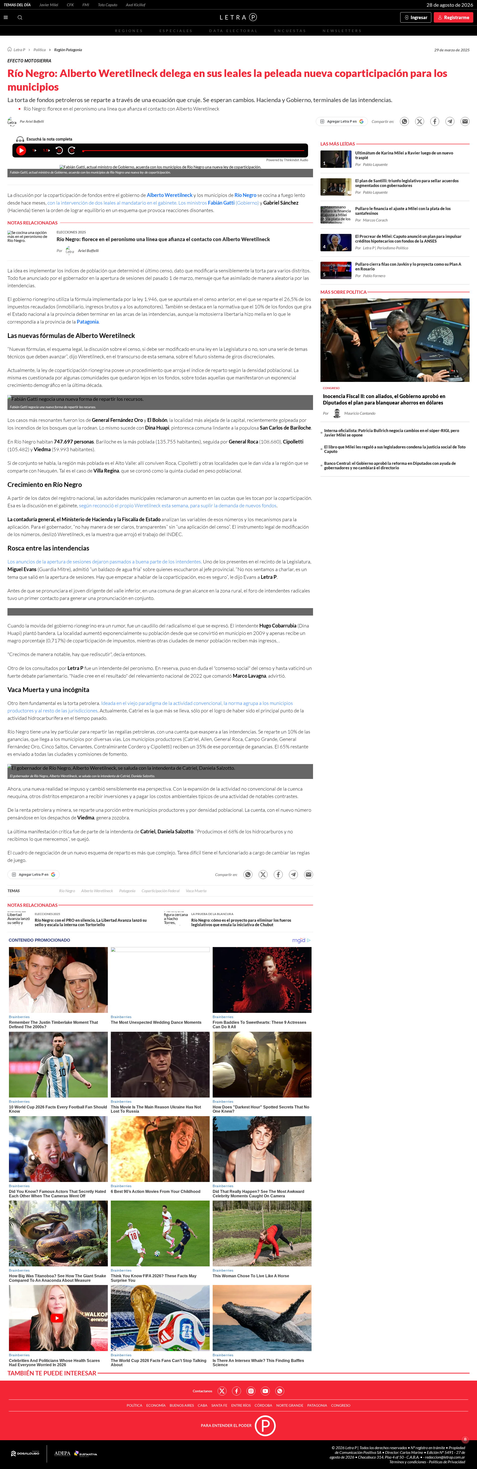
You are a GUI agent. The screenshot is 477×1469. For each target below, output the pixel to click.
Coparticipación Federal (161, 890)
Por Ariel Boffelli (32, 121)
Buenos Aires (182, 1405)
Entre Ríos (241, 1405)
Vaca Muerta (25, 690)
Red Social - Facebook (236, 1391)
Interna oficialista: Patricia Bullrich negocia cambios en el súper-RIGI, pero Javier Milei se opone (391, 432)
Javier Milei (48, 4)
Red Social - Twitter (222, 1391)
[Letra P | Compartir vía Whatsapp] (404, 121)
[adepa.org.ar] (62, 1454)
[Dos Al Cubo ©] (25, 1454)
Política (40, 49)
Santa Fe (219, 1405)
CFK (70, 4)
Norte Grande (289, 1405)
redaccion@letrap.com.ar (445, 1457)
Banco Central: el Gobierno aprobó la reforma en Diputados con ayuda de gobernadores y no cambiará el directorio (390, 465)
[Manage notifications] (465, 1439)
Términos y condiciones (408, 1461)
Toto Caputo (107, 4)
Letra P (19, 49)
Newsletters (342, 31)
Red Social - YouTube (265, 1391)
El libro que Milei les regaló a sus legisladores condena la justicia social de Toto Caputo (395, 449)
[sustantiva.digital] (85, 1454)
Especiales (176, 31)
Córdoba (263, 1405)
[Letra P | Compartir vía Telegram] (450, 121)
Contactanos (202, 1391)
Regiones (129, 31)
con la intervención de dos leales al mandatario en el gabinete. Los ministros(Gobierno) (153, 203)
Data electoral (233, 31)
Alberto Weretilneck (170, 195)
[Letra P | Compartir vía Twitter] (419, 121)
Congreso (340, 1405)
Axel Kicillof (135, 4)
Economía (156, 1405)
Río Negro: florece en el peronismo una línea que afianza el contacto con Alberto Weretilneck (121, 109)
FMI (85, 4)
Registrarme (456, 17)
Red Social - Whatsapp (280, 1391)
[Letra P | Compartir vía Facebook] (435, 121)
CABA (202, 1405)
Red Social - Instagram (251, 1391)
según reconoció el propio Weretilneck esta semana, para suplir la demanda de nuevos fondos (178, 505)
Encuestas (290, 31)
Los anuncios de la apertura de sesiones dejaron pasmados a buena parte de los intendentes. (104, 561)
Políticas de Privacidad (447, 1461)
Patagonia (88, 322)
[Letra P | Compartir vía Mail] (465, 121)
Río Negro (245, 195)
